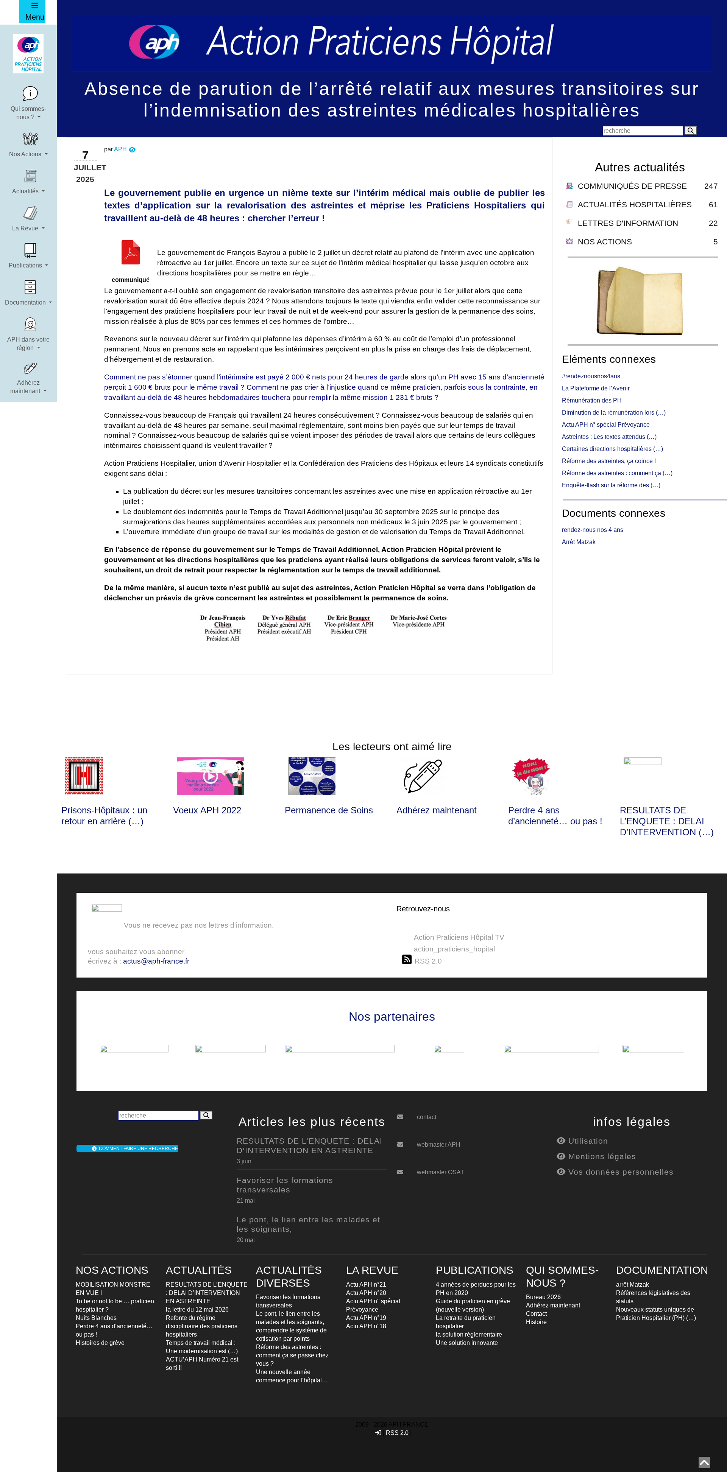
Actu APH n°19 (366, 1318)
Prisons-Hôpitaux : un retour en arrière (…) (104, 815)
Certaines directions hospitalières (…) (612, 449)
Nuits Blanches (96, 1318)
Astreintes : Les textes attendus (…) (609, 437)
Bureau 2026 (543, 1297)
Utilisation (587, 1140)
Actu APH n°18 (366, 1326)
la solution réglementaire (469, 1334)
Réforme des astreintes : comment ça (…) (617, 473)
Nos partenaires (392, 1016)
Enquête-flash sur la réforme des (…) (611, 485)
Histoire (536, 1322)
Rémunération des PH (592, 400)
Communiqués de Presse (632, 186)
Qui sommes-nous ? (28, 113)
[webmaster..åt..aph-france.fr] (405, 1142)
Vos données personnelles (620, 1171)
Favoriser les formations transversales (285, 1185)
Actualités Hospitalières (635, 204)
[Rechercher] (691, 130)
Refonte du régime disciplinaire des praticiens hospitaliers (201, 1326)
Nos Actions (26, 154)
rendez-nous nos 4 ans (592, 530)
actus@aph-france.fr (156, 961)
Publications (26, 265)
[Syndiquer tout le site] (408, 960)
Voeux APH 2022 (207, 810)
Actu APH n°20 (366, 1293)
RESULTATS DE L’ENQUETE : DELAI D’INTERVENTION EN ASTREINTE (309, 1145)
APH (120, 149)
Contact (536, 1313)
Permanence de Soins (329, 810)
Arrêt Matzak (579, 542)
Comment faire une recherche (137, 1148)
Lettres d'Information (628, 223)
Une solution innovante (467, 1343)
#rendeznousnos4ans (591, 376)
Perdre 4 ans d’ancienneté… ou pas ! (555, 815)
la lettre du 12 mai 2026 (197, 1309)
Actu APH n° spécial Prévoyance (606, 424)
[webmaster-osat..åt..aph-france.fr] (405, 1169)
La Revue (26, 228)
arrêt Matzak (632, 1284)
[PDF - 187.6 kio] (131, 258)
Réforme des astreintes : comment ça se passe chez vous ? (292, 1355)
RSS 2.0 (397, 1433)
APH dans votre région (28, 343)
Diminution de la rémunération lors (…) (614, 412)
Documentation (26, 302)
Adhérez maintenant (26, 386)
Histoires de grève (100, 1343)
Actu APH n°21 (366, 1284)
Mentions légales (601, 1156)
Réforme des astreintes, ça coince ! (609, 461)
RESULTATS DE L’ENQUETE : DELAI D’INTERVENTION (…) (667, 821)
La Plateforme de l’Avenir (596, 388)
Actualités (26, 191)
